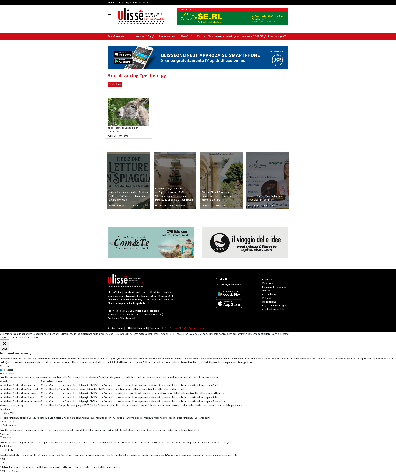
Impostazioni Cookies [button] (11, 337)
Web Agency (171, 328)
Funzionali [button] (5, 409)
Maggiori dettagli (280, 334)
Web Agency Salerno (194, 328)
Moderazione (269, 302)
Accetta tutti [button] (31, 337)
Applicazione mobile (273, 309)
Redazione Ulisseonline (118, 205)
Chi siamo (267, 279)
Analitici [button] (4, 434)
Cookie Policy (269, 294)
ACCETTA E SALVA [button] (9, 471)
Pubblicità (267, 298)
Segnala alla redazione (274, 287)
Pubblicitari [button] (6, 446)
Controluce (115, 84)
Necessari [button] (5, 366)
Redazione (267, 283)
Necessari (7, 370)
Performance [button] (7, 421)
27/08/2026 (133, 205)
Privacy (266, 290)
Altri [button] (2, 458)
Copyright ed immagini (274, 305)
